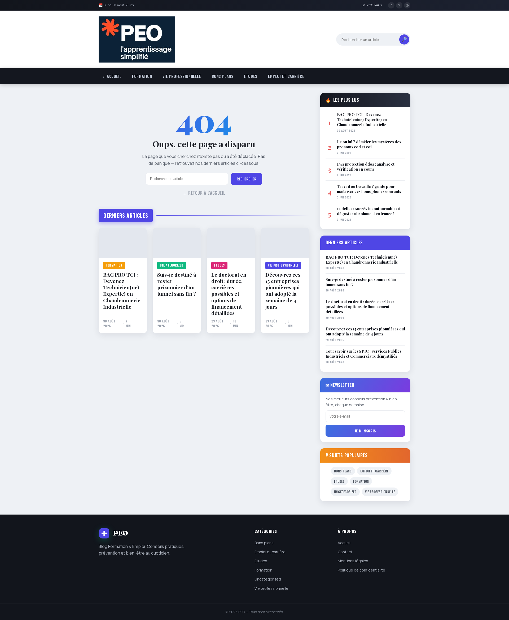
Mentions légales (353, 560)
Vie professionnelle (182, 76)
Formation (142, 76)
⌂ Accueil (112, 76)
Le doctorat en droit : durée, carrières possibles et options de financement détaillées (228, 293)
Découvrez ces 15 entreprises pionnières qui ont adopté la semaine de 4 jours (282, 290)
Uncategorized (171, 265)
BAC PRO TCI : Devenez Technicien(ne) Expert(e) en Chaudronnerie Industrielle (122, 290)
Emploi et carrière (286, 76)
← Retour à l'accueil (204, 193)
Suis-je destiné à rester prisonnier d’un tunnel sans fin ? (176, 284)
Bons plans (223, 76)
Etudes (250, 76)
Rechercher (246, 178)
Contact (345, 551)
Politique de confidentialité (361, 570)
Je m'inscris (365, 430)
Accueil (344, 542)
